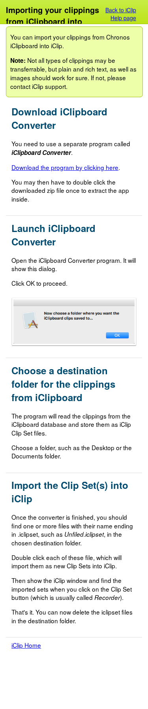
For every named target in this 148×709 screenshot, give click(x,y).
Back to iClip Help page (120, 14)
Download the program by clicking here (64, 167)
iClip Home (26, 645)
